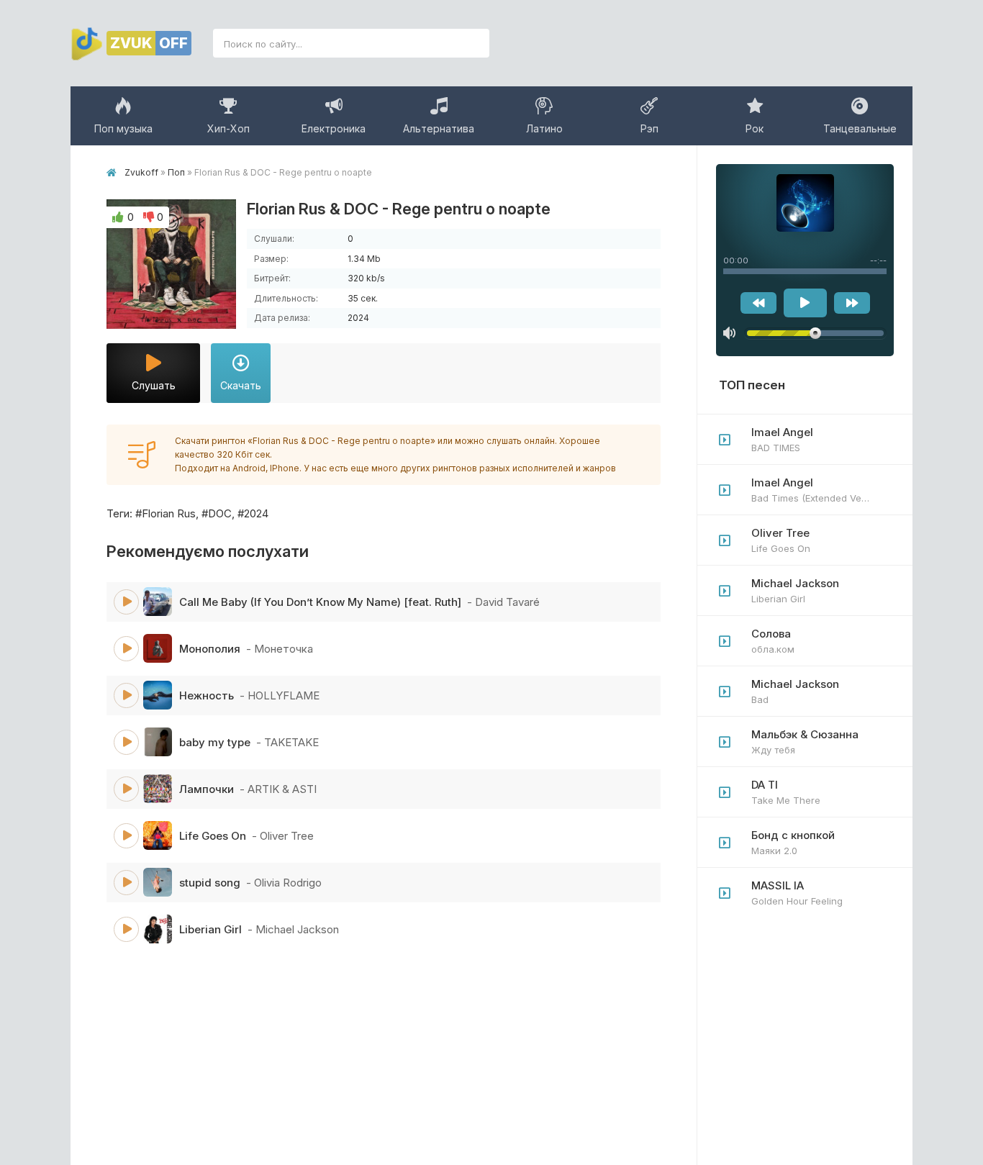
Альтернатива (438, 128)
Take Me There (785, 792)
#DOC (216, 513)
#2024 (252, 513)
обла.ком (772, 641)
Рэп (649, 128)
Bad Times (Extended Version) (819, 490)
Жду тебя (805, 741)
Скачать (240, 385)
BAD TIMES (782, 439)
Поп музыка (123, 128)
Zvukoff (141, 172)
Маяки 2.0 (793, 842)
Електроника (334, 128)
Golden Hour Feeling (797, 893)
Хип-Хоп (228, 128)
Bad (795, 691)
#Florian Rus (165, 513)
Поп (176, 172)
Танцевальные (860, 128)
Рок (755, 128)
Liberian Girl (795, 590)
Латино (544, 128)
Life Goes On (780, 540)
